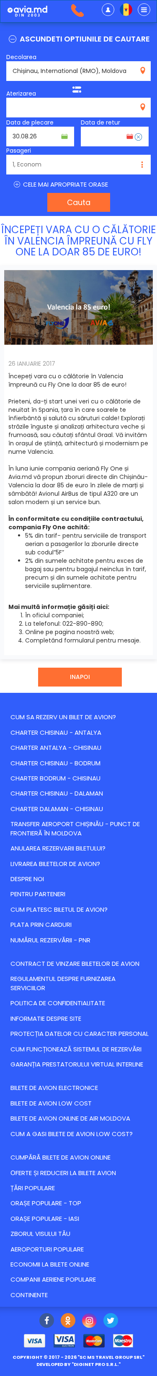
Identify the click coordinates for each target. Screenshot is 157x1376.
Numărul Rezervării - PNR (50, 940)
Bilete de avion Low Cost (51, 1103)
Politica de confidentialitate (57, 1003)
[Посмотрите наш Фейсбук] (47, 1321)
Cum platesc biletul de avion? (59, 909)
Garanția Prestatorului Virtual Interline (76, 1064)
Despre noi (27, 878)
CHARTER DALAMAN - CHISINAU (56, 808)
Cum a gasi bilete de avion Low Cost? (71, 1133)
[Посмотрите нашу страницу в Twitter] (111, 1321)
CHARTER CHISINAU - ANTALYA (55, 732)
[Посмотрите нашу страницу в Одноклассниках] (68, 1321)
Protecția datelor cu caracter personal (79, 1033)
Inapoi (80, 677)
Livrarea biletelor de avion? (55, 863)
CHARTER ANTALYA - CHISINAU (55, 747)
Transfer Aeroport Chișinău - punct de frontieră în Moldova (75, 828)
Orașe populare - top (45, 1203)
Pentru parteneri (37, 894)
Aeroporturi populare (47, 1249)
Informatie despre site (45, 1018)
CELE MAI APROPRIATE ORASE (64, 184)
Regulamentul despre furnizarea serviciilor (63, 983)
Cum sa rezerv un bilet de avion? (63, 717)
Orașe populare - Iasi (44, 1218)
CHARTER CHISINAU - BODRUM (55, 763)
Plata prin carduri (41, 924)
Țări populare (32, 1188)
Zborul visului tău (40, 1233)
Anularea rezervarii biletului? (58, 848)
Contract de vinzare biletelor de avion (74, 963)
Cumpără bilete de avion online (60, 1157)
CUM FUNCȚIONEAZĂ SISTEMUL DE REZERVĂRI (76, 1049)
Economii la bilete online (49, 1264)
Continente (29, 1294)
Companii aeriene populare (53, 1279)
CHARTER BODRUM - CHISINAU (55, 778)
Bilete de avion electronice (54, 1087)
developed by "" (78, 1364)
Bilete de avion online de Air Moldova (70, 1118)
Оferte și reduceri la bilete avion (63, 1172)
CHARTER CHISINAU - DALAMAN (56, 793)
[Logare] (108, 9)
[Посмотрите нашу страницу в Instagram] (89, 1321)
